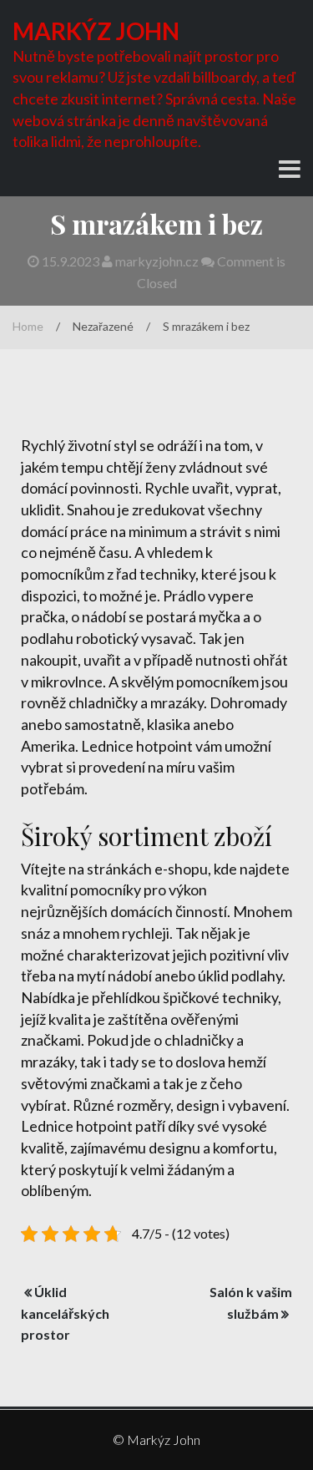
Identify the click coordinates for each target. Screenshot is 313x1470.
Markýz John (96, 31)
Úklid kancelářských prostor (65, 1313)
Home (28, 326)
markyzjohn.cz (157, 261)
